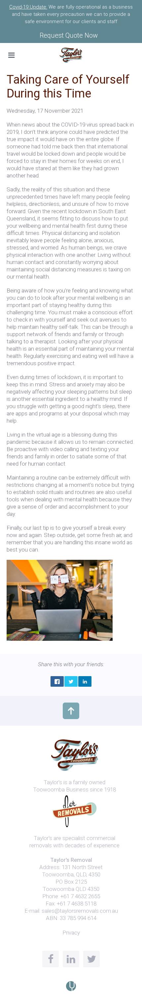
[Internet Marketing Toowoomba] (71, 985)
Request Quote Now (69, 35)
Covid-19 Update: (28, 7)
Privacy (71, 932)
